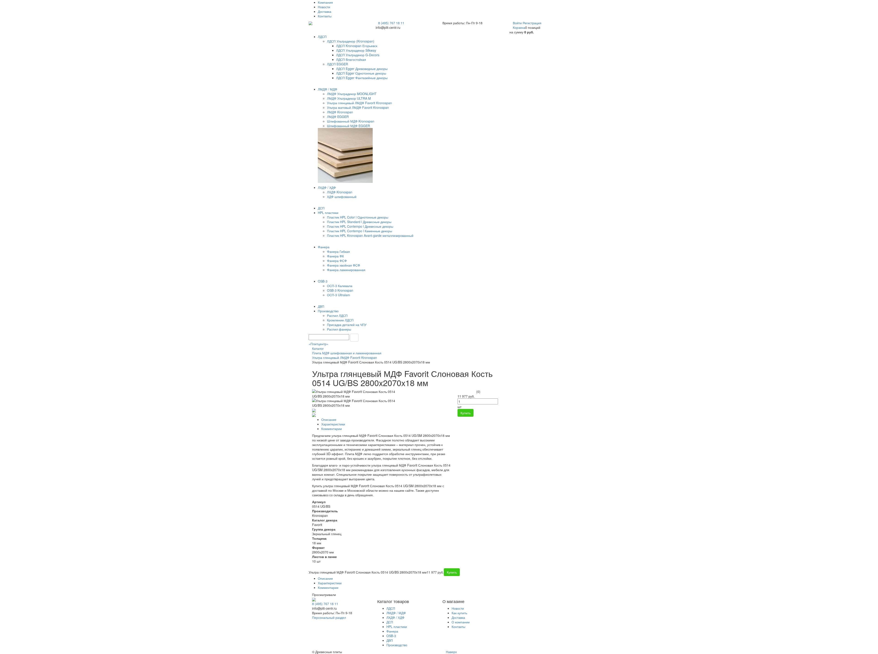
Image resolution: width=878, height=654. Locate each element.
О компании (461, 622)
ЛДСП (390, 608)
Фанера (392, 631)
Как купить (459, 613)
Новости (324, 7)
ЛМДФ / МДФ (396, 613)
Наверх (451, 651)
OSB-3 (391, 635)
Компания (325, 2)
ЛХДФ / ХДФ (395, 617)
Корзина (519, 27)
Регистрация (532, 23)
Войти (518, 23)
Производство (396, 645)
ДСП (389, 622)
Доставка (324, 11)
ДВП (389, 640)
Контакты (325, 16)
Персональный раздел (329, 617)
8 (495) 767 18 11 (391, 23)
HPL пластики (396, 626)
